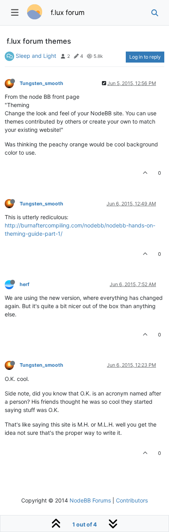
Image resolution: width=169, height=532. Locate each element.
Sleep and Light (36, 55)
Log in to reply (145, 57)
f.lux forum (67, 12)
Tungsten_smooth (41, 83)
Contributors (132, 500)
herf (24, 284)
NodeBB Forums (90, 500)
